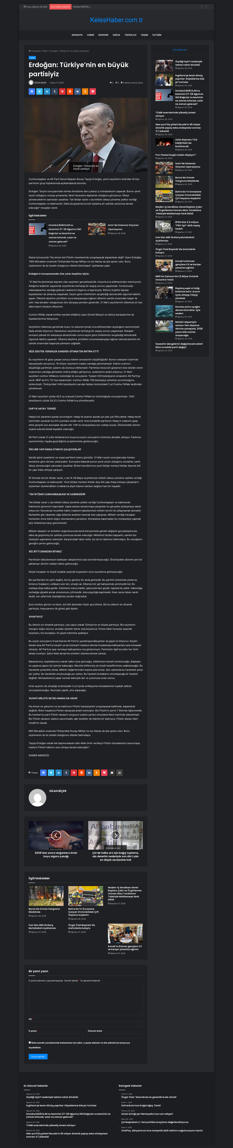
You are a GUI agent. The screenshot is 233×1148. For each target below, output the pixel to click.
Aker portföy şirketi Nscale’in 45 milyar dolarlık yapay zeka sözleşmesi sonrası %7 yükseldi (178, 128)
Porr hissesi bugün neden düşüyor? (175, 154)
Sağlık (116, 35)
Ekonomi (103, 35)
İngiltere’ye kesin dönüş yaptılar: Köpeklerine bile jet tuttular (189, 79)
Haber (90, 35)
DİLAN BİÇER (40, 82)
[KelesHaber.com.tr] (116, 20)
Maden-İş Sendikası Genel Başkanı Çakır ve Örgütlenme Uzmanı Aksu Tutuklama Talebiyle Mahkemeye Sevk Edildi (125, 893)
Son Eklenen (180, 49)
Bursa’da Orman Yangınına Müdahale (44, 910)
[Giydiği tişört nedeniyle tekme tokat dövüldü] (164, 66)
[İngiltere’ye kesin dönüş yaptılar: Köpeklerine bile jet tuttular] (164, 80)
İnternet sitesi (95, 1031)
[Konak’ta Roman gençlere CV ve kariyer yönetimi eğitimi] (125, 933)
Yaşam (144, 35)
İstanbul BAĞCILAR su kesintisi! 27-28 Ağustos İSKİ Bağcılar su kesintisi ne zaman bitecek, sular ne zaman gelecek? (130, 6)
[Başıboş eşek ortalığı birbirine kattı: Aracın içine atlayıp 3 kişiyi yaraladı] (164, 293)
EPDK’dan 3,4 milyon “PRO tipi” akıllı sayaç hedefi (187, 225)
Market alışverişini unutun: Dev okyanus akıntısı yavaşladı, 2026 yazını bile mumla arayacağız (189, 328)
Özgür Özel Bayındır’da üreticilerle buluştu (81, 927)
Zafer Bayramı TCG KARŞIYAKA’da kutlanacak (186, 143)
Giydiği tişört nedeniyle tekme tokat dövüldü (188, 63)
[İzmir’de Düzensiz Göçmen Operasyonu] (97, 229)
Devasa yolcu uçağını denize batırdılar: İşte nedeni (187, 310)
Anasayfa (77, 35)
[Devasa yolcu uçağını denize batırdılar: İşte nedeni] (164, 311)
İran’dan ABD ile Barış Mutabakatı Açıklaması (42, 927)
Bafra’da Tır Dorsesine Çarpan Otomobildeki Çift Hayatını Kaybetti (83, 912)
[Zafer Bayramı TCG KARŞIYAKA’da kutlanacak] (164, 144)
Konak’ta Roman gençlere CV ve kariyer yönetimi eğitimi (125, 948)
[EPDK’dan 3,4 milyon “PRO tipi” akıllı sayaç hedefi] (164, 226)
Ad (31, 1019)
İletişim (156, 35)
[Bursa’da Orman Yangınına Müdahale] (46, 896)
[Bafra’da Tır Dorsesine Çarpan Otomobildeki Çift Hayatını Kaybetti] (85, 896)
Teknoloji (130, 35)
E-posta (33, 1031)
